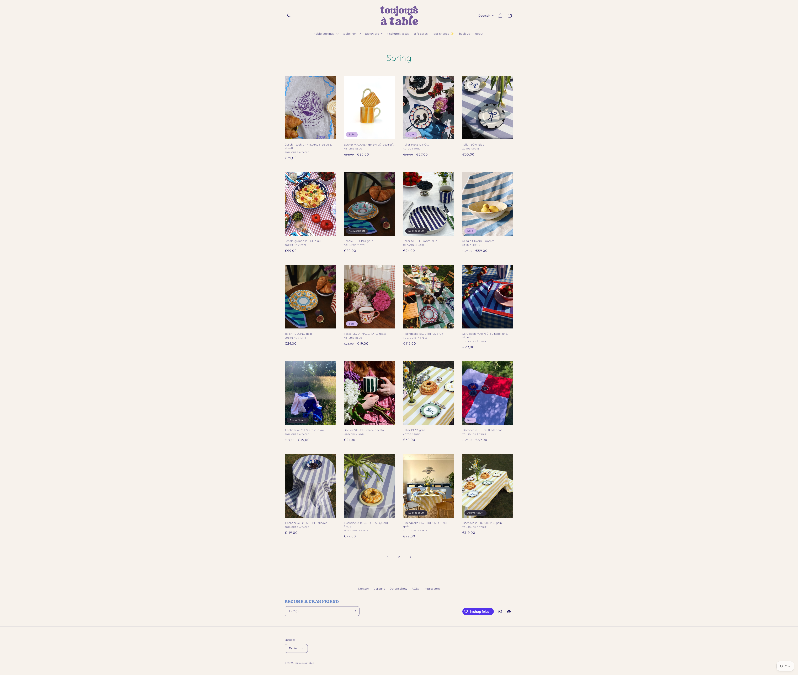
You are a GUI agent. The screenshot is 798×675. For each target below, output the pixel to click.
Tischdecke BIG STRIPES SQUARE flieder (366, 524)
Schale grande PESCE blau (302, 241)
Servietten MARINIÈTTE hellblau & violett (485, 335)
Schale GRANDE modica (478, 241)
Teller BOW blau (473, 144)
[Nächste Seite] (410, 557)
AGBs (415, 588)
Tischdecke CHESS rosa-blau (304, 430)
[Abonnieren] (354, 611)
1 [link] (388, 557)
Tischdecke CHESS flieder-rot (482, 430)
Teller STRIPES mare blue (420, 241)
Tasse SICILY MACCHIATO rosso (365, 333)
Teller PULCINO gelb (298, 333)
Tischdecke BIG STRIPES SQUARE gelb (425, 524)
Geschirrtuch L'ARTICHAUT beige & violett (308, 146)
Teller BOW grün (414, 430)
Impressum (432, 588)
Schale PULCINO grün (358, 241)
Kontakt (363, 588)
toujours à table (304, 663)
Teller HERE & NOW (416, 144)
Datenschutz (398, 588)
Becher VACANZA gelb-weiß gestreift (369, 144)
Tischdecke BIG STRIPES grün (423, 333)
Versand (379, 588)
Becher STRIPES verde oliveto (364, 430)
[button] (289, 15)
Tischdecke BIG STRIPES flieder (306, 522)
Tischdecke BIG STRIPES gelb (482, 522)
